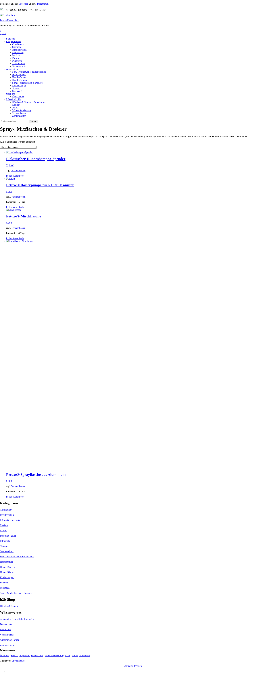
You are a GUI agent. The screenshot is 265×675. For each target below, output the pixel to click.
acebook (24, 3)
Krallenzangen (19, 85)
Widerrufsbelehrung (21, 110)
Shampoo (16, 47)
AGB (15, 107)
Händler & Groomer (10, 606)
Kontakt (16, 105)
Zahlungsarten (19, 116)
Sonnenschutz (19, 66)
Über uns (10, 93)
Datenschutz (6, 624)
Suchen (33, 121)
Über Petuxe (18, 96)
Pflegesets (17, 60)
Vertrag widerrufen (81, 655)
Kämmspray (18, 52)
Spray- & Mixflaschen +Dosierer (16, 593)
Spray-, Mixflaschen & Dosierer (27, 82)
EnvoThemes (18, 660)
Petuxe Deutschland (9, 20)
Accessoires (12, 69)
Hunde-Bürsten (19, 77)
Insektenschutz (19, 49)
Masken (16, 55)
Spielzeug (17, 91)
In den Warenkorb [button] (15, 175)
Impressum (5, 629)
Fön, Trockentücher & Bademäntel (29, 71)
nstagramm (42, 3)
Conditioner (18, 44)
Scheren (16, 88)
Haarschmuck (19, 74)
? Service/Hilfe (13, 99)
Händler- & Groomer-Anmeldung (28, 102)
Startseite (10, 38)
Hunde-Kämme (19, 80)
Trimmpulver (18, 63)
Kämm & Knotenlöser (10, 520)
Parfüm (15, 58)
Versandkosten (19, 113)
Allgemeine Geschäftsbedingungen (17, 619)
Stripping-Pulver (8, 535)
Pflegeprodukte (13, 41)
